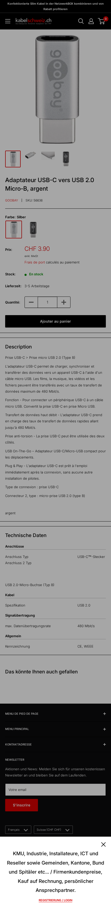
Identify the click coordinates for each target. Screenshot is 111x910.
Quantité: (12, 302)
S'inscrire (21, 805)
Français (14, 829)
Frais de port (35, 262)
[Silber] (13, 229)
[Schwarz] (33, 229)
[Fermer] (103, 844)
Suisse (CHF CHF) (49, 829)
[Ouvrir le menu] (7, 21)
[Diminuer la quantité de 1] (31, 302)
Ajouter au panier (55, 321)
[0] (101, 21)
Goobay (11, 200)
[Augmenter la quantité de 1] (63, 302)
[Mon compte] (91, 21)
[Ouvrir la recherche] (81, 21)
